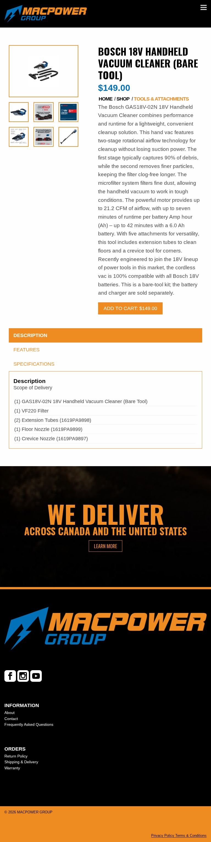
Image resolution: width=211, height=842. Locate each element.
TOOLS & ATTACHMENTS (161, 99)
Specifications (33, 364)
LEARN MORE (105, 546)
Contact (11, 718)
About (9, 712)
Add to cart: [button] (130, 308)
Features (26, 349)
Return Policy (15, 756)
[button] (203, 7)
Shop (122, 99)
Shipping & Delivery (21, 762)
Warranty (12, 768)
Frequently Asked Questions (28, 724)
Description (30, 335)
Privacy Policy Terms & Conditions (179, 835)
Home (105, 99)
